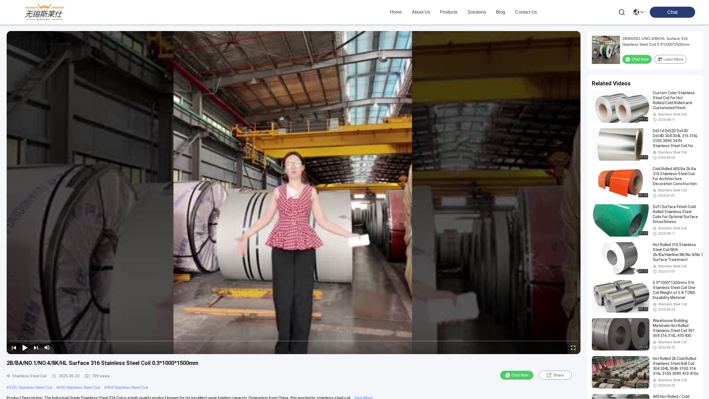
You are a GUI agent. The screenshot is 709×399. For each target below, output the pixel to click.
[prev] (13, 347)
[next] (36, 347)
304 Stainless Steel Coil (127, 387)
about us (421, 12)
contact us (526, 12)
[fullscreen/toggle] (573, 347)
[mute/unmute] (47, 347)
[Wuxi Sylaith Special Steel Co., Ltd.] (44, 12)
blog (500, 12)
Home (396, 12)
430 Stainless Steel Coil (79, 387)
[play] (293, 193)
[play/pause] (24, 347)
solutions (476, 12)
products (449, 12)
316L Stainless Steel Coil (30, 387)
